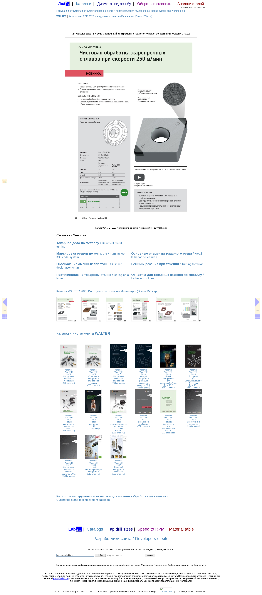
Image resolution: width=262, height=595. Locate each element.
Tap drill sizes (120, 529)
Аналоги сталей (190, 4)
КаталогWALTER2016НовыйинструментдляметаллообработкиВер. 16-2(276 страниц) (168, 378)
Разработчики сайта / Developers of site (131, 538)
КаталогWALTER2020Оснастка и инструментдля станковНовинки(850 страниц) (93, 377)
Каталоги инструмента (83, 333)
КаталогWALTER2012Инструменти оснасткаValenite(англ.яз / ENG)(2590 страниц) (69, 468)
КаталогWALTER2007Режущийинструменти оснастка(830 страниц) (118, 467)
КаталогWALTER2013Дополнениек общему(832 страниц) (143, 420)
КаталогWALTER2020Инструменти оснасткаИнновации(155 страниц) (68, 376)
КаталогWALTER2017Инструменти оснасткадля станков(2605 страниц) (118, 376)
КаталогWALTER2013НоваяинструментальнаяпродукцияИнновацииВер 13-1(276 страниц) (118, 424)
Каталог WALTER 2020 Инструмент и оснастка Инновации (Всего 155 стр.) (110, 16)
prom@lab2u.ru (61, 578)
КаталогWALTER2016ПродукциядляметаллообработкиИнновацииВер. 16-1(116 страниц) (193, 378)
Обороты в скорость (154, 4)
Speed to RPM (151, 529)
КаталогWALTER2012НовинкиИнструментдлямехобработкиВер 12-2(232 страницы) (168, 424)
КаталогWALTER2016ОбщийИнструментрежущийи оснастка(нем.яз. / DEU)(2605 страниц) (143, 378)
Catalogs (95, 529)
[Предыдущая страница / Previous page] (4, 302)
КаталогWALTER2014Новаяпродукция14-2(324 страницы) (93, 421)
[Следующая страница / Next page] (257, 302)
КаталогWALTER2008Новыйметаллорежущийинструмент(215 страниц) (93, 467)
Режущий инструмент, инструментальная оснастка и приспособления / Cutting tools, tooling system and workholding (120, 11)
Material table (181, 529)
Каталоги (83, 4)
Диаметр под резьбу (114, 4)
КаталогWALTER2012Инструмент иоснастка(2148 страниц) (193, 420)
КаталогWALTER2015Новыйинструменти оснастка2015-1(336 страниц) (68, 423)
